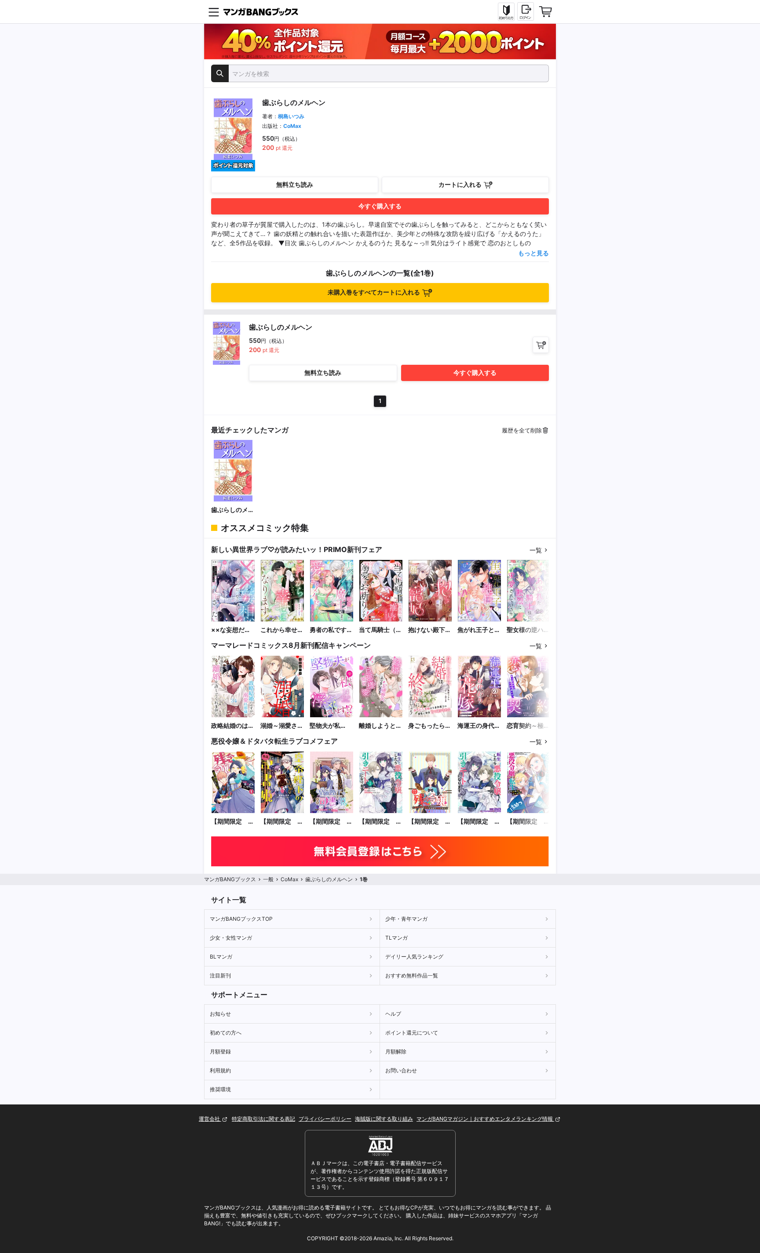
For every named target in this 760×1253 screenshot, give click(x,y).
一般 (268, 879)
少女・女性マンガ (231, 937)
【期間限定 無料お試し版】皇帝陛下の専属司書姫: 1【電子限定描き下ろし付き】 (281, 821)
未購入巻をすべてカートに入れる (374, 292)
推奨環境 (220, 1089)
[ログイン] (525, 11)
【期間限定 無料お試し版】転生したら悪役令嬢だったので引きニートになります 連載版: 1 (479, 821)
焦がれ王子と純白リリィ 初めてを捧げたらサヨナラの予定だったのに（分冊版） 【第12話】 (479, 630)
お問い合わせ (401, 1070)
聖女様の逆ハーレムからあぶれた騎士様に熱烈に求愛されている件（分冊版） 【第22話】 (529, 630)
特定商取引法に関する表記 (263, 1118)
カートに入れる (460, 184)
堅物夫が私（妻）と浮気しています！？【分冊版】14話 (332, 726)
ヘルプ (393, 1013)
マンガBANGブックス (230, 879)
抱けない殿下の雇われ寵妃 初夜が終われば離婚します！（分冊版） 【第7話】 (429, 630)
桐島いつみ (291, 116)
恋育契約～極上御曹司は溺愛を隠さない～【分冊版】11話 (528, 726)
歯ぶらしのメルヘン (232, 510)
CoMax (292, 126)
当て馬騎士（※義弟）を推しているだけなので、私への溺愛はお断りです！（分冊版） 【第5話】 (380, 630)
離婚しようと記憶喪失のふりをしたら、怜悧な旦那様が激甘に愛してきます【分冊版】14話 (381, 726)
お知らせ (220, 1013)
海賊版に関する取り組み (384, 1118)
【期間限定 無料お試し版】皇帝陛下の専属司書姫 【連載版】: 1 (331, 821)
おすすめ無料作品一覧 (411, 975)
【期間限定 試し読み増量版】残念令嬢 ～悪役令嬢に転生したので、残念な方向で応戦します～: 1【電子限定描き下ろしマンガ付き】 (232, 821)
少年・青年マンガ (406, 918)
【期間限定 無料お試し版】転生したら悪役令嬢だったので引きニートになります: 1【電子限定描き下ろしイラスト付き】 (380, 821)
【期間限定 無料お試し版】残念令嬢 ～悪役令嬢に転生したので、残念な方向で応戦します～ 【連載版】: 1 (429, 821)
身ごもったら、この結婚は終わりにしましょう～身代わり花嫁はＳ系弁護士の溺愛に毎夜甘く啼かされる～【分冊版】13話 (430, 726)
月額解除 (395, 1051)
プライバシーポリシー (325, 1118)
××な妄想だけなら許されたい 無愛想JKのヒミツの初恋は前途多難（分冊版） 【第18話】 (232, 630)
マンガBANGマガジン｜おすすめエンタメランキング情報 (485, 1118)
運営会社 (210, 1118)
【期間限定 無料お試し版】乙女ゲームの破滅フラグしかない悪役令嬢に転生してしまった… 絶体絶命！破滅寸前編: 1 (528, 821)
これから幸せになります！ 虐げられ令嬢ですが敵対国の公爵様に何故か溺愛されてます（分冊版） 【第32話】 (281, 630)
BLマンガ (221, 956)
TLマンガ (396, 937)
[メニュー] (213, 12)
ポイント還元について (411, 1032)
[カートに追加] (541, 345)
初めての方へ (225, 1032)
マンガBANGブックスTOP (241, 918)
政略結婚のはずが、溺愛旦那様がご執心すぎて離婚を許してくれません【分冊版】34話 (232, 726)
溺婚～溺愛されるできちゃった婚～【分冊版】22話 (281, 726)
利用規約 (220, 1070)
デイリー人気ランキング (414, 956)
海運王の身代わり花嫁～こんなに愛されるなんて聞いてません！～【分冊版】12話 (479, 726)
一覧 (536, 550)
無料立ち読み (294, 184)
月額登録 (220, 1051)
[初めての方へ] (506, 12)
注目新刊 (220, 975)
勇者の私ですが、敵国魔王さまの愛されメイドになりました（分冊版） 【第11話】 (331, 630)
